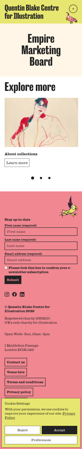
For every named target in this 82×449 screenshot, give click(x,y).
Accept (59, 430)
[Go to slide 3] (49, 178)
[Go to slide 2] (41, 178)
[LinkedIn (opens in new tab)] (22, 294)
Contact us (16, 362)
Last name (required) (20, 239)
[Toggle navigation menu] (73, 9)
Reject (22, 430)
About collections (21, 154)
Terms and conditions (25, 382)
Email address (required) (23, 253)
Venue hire (16, 372)
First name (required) (21, 225)
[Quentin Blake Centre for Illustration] (32, 12)
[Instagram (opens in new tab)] (7, 294)
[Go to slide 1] (32, 178)
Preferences (41, 440)
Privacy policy (19, 392)
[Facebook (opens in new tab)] (14, 294)
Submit (13, 280)
